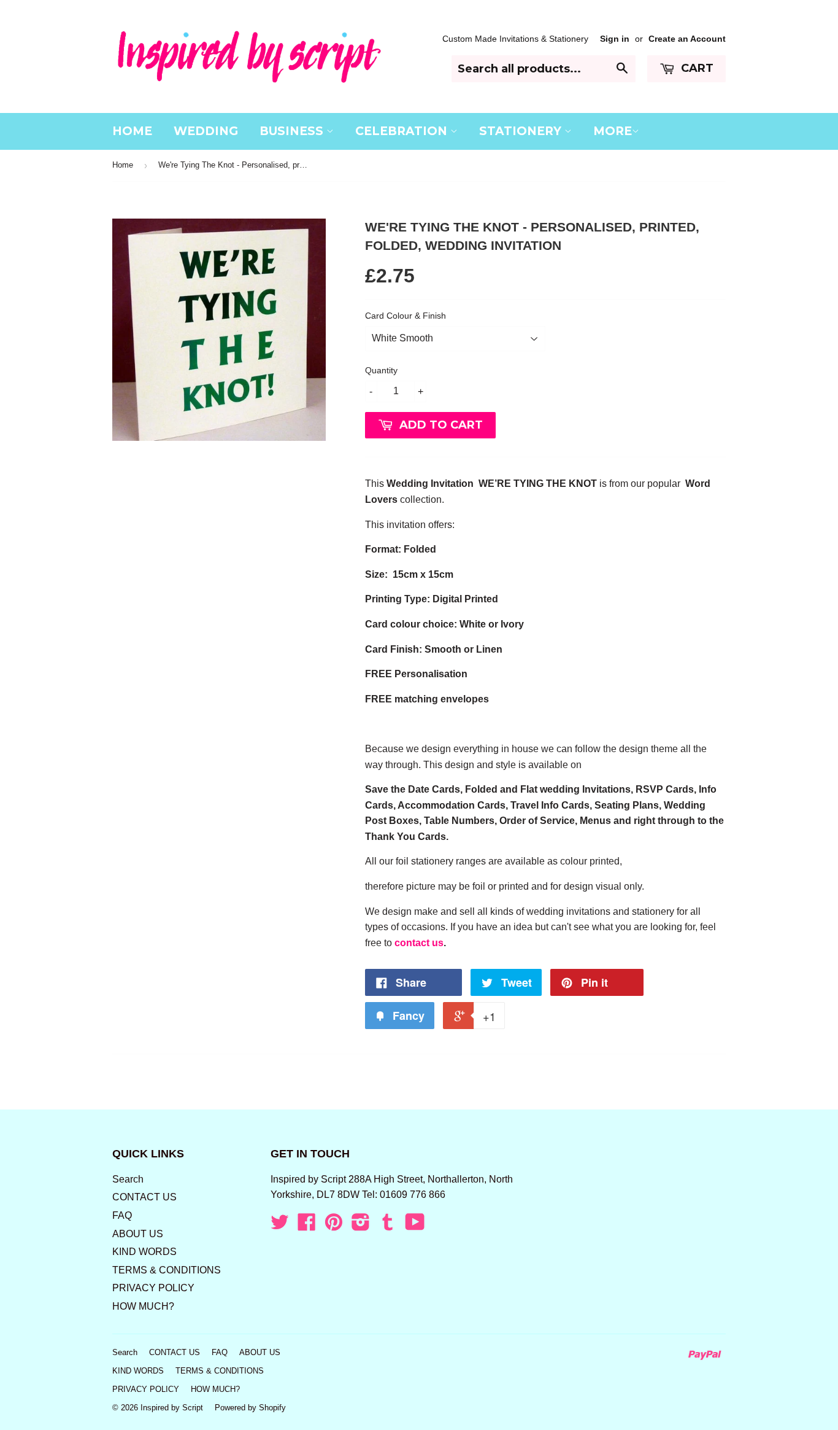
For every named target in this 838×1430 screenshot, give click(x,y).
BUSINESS (292, 131)
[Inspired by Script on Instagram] (361, 1226)
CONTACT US (144, 1197)
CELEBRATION (402, 131)
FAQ (122, 1215)
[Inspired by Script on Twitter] (280, 1226)
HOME (132, 131)
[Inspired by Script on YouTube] (415, 1226)
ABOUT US (137, 1234)
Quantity (381, 370)
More (612, 131)
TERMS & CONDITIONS (166, 1270)
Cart (695, 68)
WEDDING (206, 131)
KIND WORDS (144, 1251)
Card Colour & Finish (405, 316)
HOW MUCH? (143, 1306)
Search (128, 1179)
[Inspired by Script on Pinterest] (334, 1226)
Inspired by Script (171, 1407)
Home (122, 164)
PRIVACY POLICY (153, 1288)
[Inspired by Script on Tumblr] (388, 1226)
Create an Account (687, 39)
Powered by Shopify (250, 1407)
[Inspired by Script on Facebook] (307, 1226)
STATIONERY (521, 131)
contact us (419, 943)
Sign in (614, 39)
